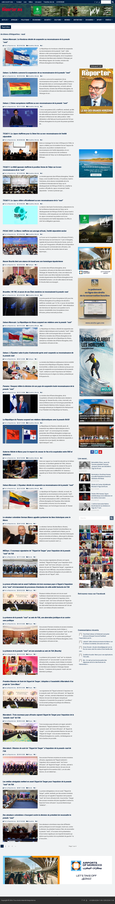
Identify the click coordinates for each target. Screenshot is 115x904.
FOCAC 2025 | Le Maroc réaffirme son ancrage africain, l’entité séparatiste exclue (34, 231)
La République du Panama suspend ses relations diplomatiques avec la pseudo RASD (36, 420)
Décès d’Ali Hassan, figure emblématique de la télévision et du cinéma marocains (101, 496)
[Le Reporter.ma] (12, 8)
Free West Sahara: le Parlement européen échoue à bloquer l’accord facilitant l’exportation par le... (94, 636)
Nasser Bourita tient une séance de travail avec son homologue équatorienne (33, 261)
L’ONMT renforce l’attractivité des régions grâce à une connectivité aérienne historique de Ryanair (96, 418)
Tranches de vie (49, 2)
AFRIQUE (14, 20)
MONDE (67, 20)
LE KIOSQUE (60, 2)
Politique (30, 265)
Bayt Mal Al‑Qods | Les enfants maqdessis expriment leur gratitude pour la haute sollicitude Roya (42, 27)
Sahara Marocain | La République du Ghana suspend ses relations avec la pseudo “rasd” (37, 322)
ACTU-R (4, 20)
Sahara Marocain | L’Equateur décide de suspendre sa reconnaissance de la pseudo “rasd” (38, 485)
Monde (37, 45)
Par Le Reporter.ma (10, 45)
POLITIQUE (25, 20)
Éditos (31, 2)
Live (25, 2)
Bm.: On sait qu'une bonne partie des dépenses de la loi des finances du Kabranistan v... (93, 662)
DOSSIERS (89, 20)
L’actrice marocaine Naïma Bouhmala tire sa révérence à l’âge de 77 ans (100, 506)
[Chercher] (112, 2)
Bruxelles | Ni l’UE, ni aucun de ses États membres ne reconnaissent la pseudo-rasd (35, 292)
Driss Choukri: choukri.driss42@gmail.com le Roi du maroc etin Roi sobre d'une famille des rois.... (95, 649)
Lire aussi (38, 2)
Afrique (37, 325)
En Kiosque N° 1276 (96, 66)
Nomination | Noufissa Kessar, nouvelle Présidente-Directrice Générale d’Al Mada (101, 476)
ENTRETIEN (78, 20)
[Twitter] (97, 2)
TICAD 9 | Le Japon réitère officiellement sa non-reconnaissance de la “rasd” (33, 200)
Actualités (31, 45)
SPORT (99, 20)
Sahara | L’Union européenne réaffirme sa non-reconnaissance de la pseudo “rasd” (35, 103)
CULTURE (57, 20)
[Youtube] (99, 2)
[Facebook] (95, 2)
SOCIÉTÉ (47, 20)
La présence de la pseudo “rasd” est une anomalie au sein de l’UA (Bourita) (32, 651)
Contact (18, 2)
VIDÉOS (108, 20)
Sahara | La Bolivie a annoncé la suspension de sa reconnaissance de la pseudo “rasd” (36, 73)
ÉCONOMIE (37, 20)
